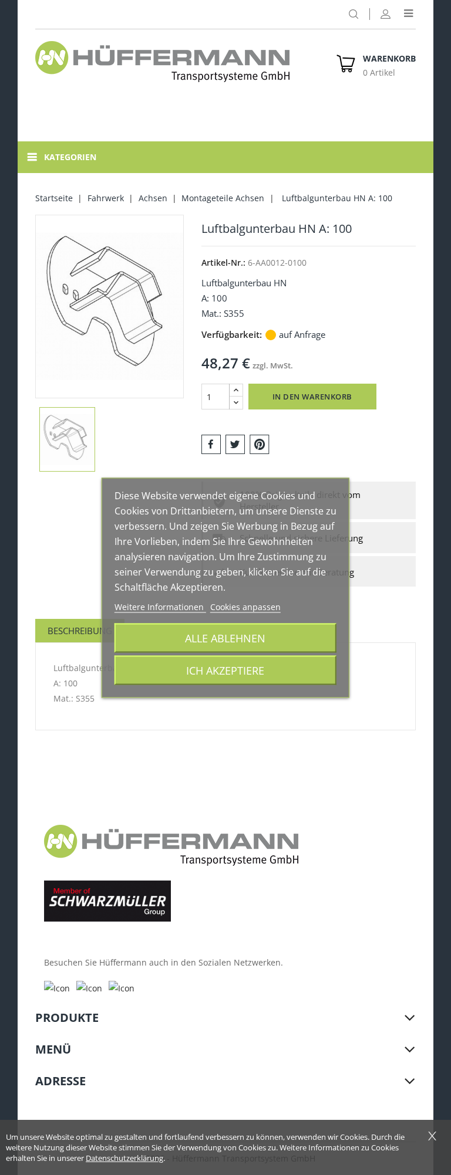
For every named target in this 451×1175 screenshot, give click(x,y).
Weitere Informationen (160, 606)
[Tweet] (235, 443)
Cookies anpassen (245, 606)
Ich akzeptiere (225, 669)
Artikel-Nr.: (223, 262)
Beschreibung (80, 630)
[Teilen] (211, 443)
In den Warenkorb (312, 396)
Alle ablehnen (225, 637)
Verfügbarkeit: (231, 334)
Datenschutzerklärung (124, 1158)
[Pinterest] (260, 443)
